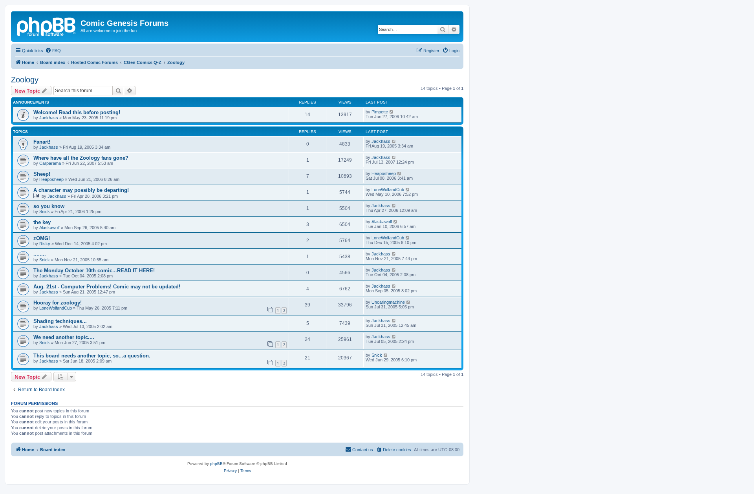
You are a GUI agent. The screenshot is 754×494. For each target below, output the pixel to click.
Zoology (24, 79)
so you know (48, 206)
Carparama (50, 163)
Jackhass (48, 117)
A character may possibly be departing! (81, 190)
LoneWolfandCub (388, 189)
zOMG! (41, 238)
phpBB (216, 463)
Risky (44, 243)
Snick (44, 211)
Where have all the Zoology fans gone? (80, 158)
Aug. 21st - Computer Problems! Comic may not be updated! (106, 287)
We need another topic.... (63, 337)
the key (42, 222)
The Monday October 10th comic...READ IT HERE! (94, 270)
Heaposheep (51, 179)
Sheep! (41, 174)
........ (39, 254)
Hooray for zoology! (57, 303)
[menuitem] (53, 50)
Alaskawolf (49, 227)
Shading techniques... (60, 321)
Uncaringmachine (388, 302)
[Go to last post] (391, 111)
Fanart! (41, 142)
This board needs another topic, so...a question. (91, 356)
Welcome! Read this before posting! (76, 112)
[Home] (47, 25)
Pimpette (380, 111)
